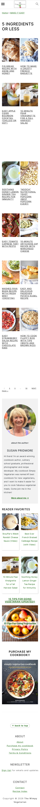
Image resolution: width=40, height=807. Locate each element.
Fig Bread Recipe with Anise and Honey (9, 70)
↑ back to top (20, 725)
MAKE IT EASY (17, 13)
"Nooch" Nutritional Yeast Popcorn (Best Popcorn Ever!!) (28, 196)
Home (5, 13)
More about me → (20, 498)
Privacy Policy (20, 749)
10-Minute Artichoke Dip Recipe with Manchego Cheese (29, 246)
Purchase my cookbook (20, 746)
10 (26, 388)
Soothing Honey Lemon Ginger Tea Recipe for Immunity (10, 194)
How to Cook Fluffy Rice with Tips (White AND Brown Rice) (28, 341)
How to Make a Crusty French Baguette (28, 70)
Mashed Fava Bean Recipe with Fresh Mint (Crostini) (10, 293)
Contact (20, 788)
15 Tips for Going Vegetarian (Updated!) (20, 600)
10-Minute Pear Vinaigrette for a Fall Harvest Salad (28, 117)
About (20, 742)
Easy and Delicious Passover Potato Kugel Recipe (28, 293)
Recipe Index (20, 791)
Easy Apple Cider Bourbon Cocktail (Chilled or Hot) (9, 117)
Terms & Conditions (20, 753)
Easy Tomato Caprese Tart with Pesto (10, 243)
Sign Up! (6, 770)
